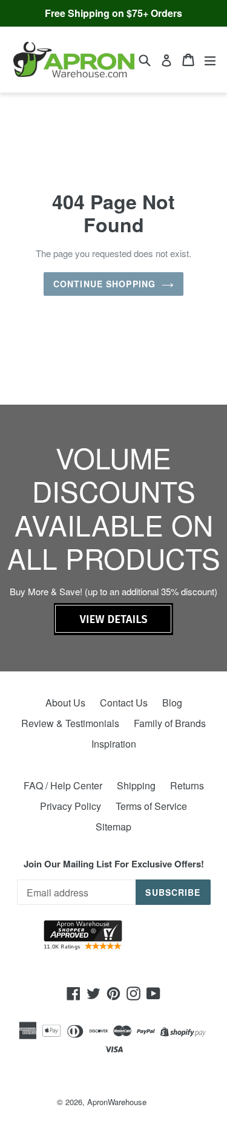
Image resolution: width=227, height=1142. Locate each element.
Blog (172, 703)
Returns (187, 785)
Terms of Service (151, 806)
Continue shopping (104, 284)
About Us (65, 703)
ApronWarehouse (116, 1102)
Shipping (136, 785)
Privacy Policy (70, 806)
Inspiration (113, 744)
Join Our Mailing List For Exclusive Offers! (114, 863)
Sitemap (113, 827)
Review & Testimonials (70, 723)
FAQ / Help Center (63, 785)
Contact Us (124, 703)
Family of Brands (170, 723)
